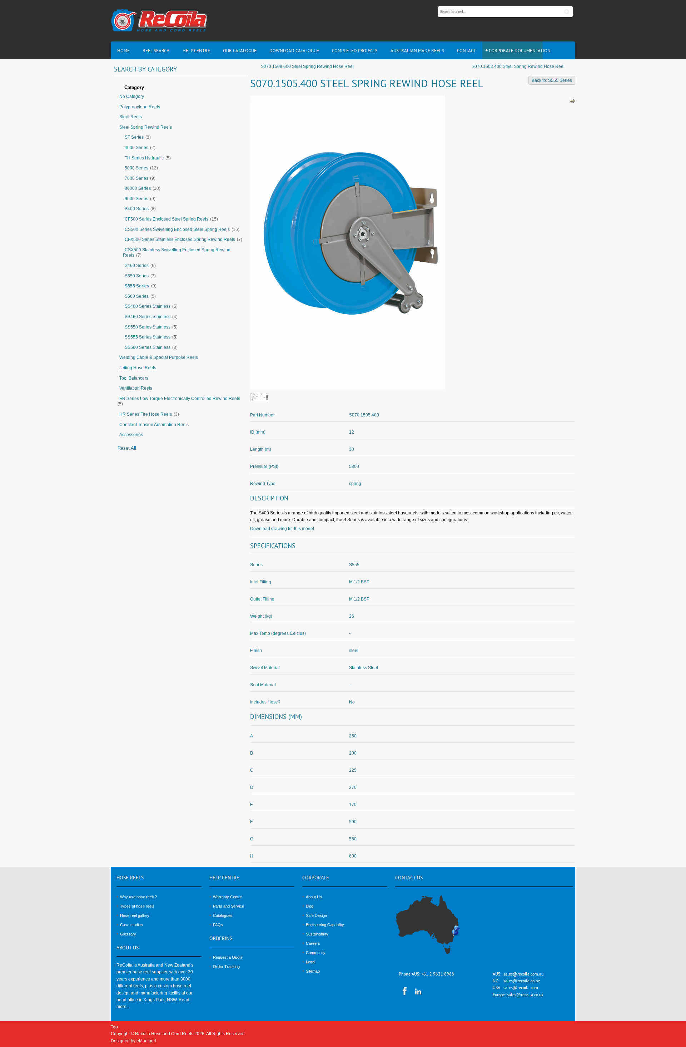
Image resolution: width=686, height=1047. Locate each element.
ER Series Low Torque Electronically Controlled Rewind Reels (179, 398)
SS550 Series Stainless (147, 327)
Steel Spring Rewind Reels (145, 127)
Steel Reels (130, 116)
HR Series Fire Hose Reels (145, 414)
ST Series (134, 137)
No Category (131, 96)
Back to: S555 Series (552, 80)
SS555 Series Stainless (147, 337)
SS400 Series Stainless (147, 306)
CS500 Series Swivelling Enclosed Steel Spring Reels (177, 229)
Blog (309, 906)
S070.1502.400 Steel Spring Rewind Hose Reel (518, 66)
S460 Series (137, 265)
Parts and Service (228, 906)
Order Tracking (226, 966)
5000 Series (136, 168)
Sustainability (317, 934)
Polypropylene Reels (139, 106)
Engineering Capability (325, 925)
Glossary (128, 934)
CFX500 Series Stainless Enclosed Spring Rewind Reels (180, 239)
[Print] (572, 100)
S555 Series (137, 285)
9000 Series (136, 198)
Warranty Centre (227, 897)
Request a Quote (228, 957)
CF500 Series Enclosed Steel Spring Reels (166, 219)
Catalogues (223, 915)
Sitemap (313, 971)
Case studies (131, 925)
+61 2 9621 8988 (437, 974)
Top (114, 1026)
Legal (310, 962)
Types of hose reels (137, 906)
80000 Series (138, 188)
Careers (313, 943)
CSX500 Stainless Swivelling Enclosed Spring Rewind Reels (176, 252)
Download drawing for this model (282, 528)
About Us (314, 897)
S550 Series (137, 275)
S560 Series (137, 296)
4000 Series (136, 147)
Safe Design (316, 915)
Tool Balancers (133, 378)
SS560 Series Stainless (147, 347)
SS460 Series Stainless (147, 316)
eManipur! (146, 1040)
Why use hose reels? (138, 897)
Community (315, 952)
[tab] (180, 88)
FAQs (218, 925)
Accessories (131, 434)
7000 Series (136, 178)
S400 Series (137, 208)
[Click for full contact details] (435, 928)
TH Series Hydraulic (144, 157)
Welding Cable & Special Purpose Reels (158, 357)
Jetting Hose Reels (137, 367)
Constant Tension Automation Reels (154, 424)
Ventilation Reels (135, 388)
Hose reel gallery (134, 915)
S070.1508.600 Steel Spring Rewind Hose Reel (307, 66)
